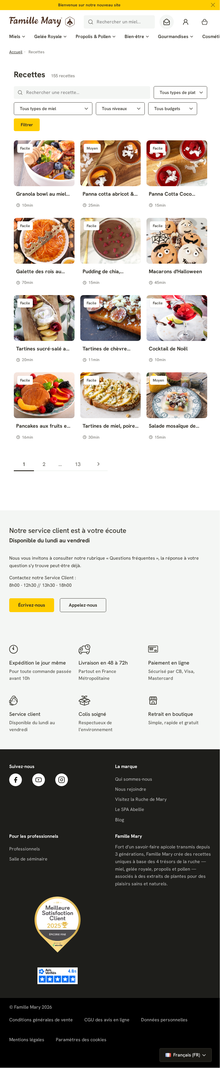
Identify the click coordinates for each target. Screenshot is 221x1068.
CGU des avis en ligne (106, 1020)
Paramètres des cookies (81, 1040)
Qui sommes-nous (133, 779)
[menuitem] (17, 36)
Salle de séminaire (28, 859)
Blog (119, 820)
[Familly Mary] (42, 22)
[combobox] (119, 22)
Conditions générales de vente (41, 1020)
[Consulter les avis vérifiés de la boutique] (57, 975)
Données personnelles (164, 1020)
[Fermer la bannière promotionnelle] (212, 4)
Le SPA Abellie (129, 809)
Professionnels (24, 849)
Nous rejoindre (130, 789)
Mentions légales (26, 1040)
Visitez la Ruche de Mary (141, 799)
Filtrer (27, 125)
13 (78, 464)
